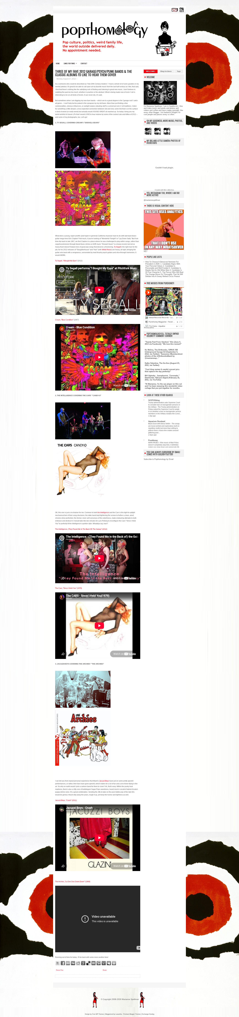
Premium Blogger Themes (132, 1014)
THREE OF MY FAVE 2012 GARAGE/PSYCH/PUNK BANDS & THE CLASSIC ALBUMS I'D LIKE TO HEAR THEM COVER (93, 73)
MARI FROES (153, 443)
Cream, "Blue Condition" (64, 320)
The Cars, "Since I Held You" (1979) (68, 588)
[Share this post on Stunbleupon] (68, 963)
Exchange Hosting (148, 1014)
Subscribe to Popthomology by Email (158, 459)
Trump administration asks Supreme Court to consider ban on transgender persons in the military (164, 405)
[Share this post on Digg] (73, 963)
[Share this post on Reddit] (78, 963)
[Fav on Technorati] (99, 963)
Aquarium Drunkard (156, 421)
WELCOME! (150, 71)
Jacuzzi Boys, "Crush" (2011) (66, 800)
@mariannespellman (152, 200)
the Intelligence (103, 512)
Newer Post (59, 970)
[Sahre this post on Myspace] (109, 963)
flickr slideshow (169, 190)
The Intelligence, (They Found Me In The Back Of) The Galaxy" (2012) (81, 529)
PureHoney (153, 440)
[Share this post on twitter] (58, 963)
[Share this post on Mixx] (93, 963)
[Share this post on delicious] (88, 963)
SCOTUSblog (154, 400)
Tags (179, 71)
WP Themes (100, 1014)
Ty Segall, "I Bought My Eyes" (66, 261)
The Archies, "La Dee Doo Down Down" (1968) (72, 882)
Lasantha (119, 1014)
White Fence (106, 250)
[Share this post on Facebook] (63, 963)
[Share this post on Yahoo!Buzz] (104, 963)
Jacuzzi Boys (104, 781)
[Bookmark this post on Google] (83, 963)
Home (58, 63)
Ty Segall (117, 247)
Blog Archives (166, 71)
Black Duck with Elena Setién (159, 424)
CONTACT (84, 63)
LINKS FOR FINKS (70, 63)
